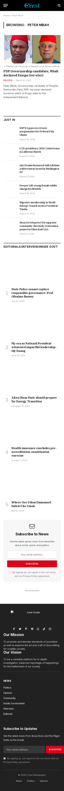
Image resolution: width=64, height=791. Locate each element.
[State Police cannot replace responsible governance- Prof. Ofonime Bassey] (32, 269)
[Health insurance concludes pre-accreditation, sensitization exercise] (32, 428)
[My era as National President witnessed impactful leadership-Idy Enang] (32, 323)
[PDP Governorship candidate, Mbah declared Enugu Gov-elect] (32, 51)
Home (6, 15)
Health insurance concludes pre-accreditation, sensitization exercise (33, 451)
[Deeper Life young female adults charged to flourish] (10, 189)
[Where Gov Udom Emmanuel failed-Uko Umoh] (32, 482)
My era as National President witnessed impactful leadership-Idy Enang (33, 347)
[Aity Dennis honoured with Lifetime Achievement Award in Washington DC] (10, 169)
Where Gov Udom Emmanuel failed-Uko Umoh (31, 504)
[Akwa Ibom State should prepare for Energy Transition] (32, 377)
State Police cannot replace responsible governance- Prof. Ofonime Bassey (32, 292)
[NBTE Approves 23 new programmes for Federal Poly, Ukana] (10, 132)
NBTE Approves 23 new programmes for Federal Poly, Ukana (36, 131)
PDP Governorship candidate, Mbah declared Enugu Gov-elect (30, 73)
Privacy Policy (30, 576)
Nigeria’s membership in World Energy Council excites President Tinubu (38, 206)
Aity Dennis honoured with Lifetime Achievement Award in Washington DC (39, 169)
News (7, 680)
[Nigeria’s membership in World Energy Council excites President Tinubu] (10, 206)
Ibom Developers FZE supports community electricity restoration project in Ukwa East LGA (38, 226)
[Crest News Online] (32, 5)
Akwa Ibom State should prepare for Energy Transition (34, 399)
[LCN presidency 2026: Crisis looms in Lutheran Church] (10, 152)
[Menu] (5, 5)
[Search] (59, 5)
